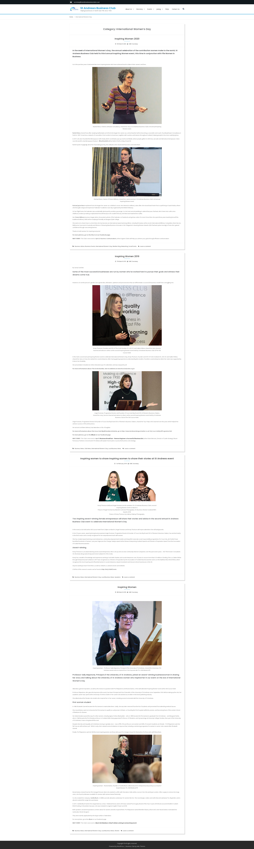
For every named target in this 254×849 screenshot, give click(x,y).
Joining (158, 9)
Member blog (117, 246)
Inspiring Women (127, 587)
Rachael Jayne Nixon (79, 205)
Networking (124, 246)
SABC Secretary (133, 44)
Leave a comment (145, 246)
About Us (129, 9)
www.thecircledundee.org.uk (126, 368)
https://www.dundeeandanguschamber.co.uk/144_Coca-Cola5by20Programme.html (147, 431)
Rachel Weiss (77, 133)
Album (90, 819)
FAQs (167, 9)
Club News (88, 448)
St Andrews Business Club (98, 8)
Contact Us (175, 9)
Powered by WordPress (116, 846)
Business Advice (80, 246)
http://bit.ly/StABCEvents (109, 569)
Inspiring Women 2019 (127, 256)
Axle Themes (141, 846)
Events (149, 9)
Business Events (90, 246)
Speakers (118, 577)
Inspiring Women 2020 (127, 38)
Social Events (133, 246)
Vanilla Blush (94, 798)
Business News (79, 448)
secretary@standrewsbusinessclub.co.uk (87, 2)
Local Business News (114, 448)
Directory (139, 9)
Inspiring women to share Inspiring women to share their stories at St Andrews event (127, 458)
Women (117, 831)
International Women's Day (104, 246)
